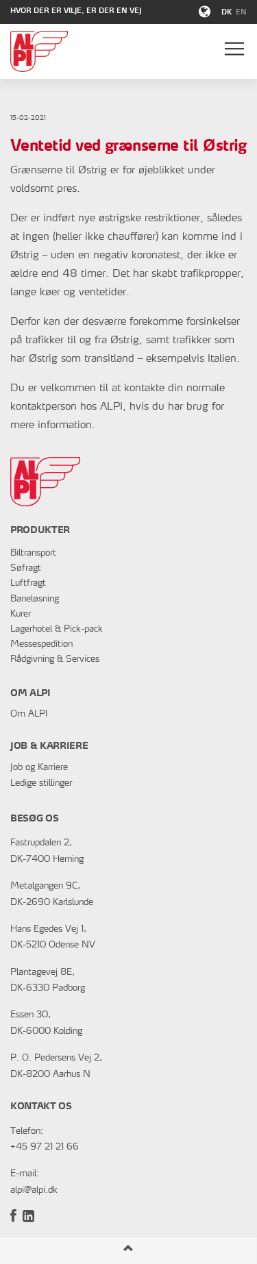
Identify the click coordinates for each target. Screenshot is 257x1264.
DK (226, 13)
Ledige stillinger (41, 783)
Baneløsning (34, 599)
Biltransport (33, 553)
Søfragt (25, 568)
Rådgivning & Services (54, 659)
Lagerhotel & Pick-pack (56, 629)
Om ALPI (28, 714)
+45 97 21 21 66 (44, 1147)
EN (241, 13)
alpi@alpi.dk (34, 1190)
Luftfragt (28, 583)
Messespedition (41, 644)
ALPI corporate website (45, 51)
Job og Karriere (39, 767)
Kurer (20, 614)
